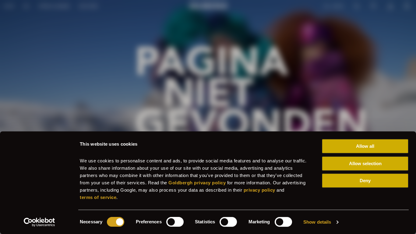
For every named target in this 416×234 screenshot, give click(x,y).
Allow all (365, 146)
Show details (317, 222)
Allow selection (365, 163)
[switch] (175, 222)
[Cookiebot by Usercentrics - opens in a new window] (39, 222)
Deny (365, 180)
